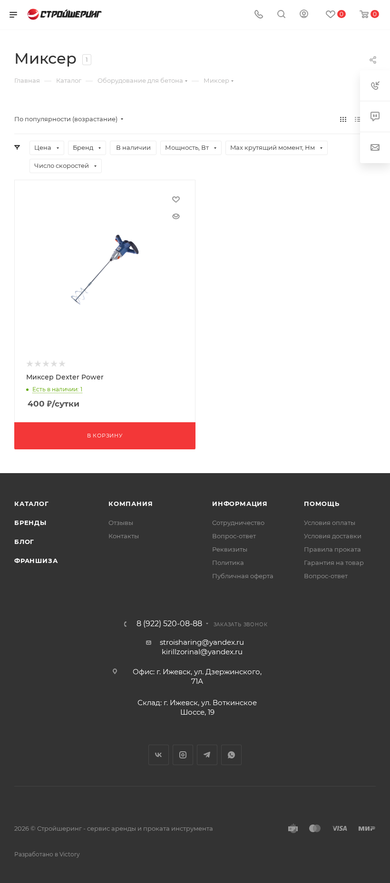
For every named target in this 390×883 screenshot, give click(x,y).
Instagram (183, 755)
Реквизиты (229, 549)
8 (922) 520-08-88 (169, 624)
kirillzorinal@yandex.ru (202, 651)
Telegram (207, 755)
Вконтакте (158, 755)
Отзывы (120, 522)
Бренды (30, 522)
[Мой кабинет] (304, 14)
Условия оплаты (329, 522)
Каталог (31, 503)
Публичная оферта (242, 576)
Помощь (322, 503)
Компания (130, 503)
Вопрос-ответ (234, 536)
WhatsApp (231, 755)
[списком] (357, 119)
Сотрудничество (238, 522)
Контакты (123, 536)
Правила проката (332, 549)
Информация (240, 503)
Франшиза (36, 560)
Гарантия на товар (334, 562)
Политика (228, 562)
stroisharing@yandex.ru (202, 642)
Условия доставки (332, 536)
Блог (24, 541)
